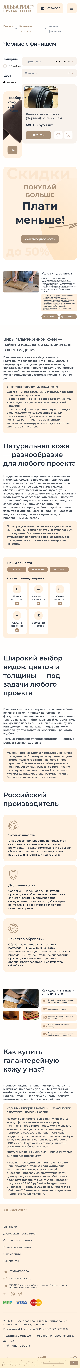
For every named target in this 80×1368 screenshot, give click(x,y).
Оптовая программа (17, 1240)
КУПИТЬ (38, 135)
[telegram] (20, 1294)
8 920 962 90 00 (60, 599)
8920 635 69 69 (38, 626)
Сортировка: (33, 61)
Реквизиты (11, 1260)
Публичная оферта (16, 1345)
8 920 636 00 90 (17, 626)
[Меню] (72, 8)
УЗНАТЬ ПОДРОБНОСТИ (40, 239)
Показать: (31, 73)
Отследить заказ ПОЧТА (70, 316)
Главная (8, 26)
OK (74, 1363)
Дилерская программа (19, 1233)
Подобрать (14, 149)
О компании (12, 1254)
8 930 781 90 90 (17, 599)
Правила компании (17, 1247)
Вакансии (10, 1226)
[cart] (68, 135)
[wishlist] (58, 135)
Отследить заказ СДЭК (52, 316)
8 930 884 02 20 (38, 599)
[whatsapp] (5, 1294)
